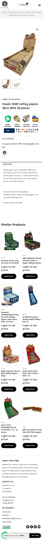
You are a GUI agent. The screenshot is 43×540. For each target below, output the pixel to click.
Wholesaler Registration (11, 518)
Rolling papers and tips (16, 12)
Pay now (35, 535)
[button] (39, 5)
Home (4, 12)
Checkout (5, 515)
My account (6, 512)
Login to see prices (11, 99)
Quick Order (7, 522)
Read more (9, 276)
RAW (20, 144)
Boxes (29, 12)
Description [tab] (7, 164)
